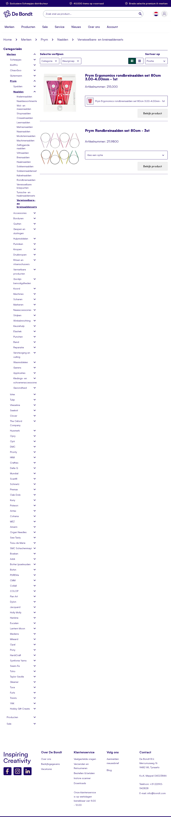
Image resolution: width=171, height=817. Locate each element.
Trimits (13, 698)
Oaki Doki (15, 494)
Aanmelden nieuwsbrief (113, 761)
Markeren (18, 304)
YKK (12, 703)
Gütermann (16, 75)
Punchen (18, 336)
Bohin (13, 569)
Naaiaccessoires (22, 309)
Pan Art (14, 596)
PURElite (14, 575)
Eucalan (14, 623)
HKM (12, 457)
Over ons (94, 27)
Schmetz (14, 484)
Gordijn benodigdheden (22, 281)
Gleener (14, 681)
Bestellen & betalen (84, 773)
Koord (16, 288)
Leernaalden (23, 122)
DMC (12, 446)
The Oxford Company (16, 423)
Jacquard (15, 607)
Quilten (17, 223)
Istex (12, 394)
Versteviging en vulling (21, 354)
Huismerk (15, 430)
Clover (13, 415)
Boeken (14, 553)
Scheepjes (15, 59)
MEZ (12, 521)
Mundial (14, 473)
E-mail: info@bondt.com (152, 793)
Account (112, 27)
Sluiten (163, 155)
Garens (17, 367)
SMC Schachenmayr (21, 548)
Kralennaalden (24, 96)
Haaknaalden (24, 161)
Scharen (17, 299)
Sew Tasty (15, 537)
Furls (12, 692)
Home (7, 39)
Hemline (14, 617)
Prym (44, 39)
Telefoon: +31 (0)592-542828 (151, 786)
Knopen (17, 249)
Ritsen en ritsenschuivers (21, 262)
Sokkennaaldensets (27, 170)
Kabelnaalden (24, 175)
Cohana (14, 516)
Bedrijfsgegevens (50, 764)
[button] (156, 14)
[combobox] (93, 14)
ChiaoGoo (15, 70)
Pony (12, 649)
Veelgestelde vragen (85, 759)
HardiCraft (15, 655)
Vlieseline (15, 405)
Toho (12, 671)
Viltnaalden (23, 152)
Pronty (13, 452)
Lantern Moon (17, 628)
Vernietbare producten (19, 271)
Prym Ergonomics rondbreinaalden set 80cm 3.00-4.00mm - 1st (123, 77)
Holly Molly (15, 612)
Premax (14, 489)
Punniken (18, 243)
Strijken (17, 315)
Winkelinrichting (22, 320)
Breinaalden (23, 157)
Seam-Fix (15, 665)
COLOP (14, 591)
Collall (13, 585)
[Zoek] (140, 14)
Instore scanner (82, 778)
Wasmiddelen (20, 362)
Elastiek (17, 331)
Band (16, 342)
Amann (13, 526)
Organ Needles (18, 532)
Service (59, 27)
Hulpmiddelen (20, 238)
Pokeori (14, 505)
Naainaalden (23, 131)
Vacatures (46, 769)
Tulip (12, 399)
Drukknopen (20, 254)
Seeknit (14, 410)
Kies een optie (95, 155)
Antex (13, 510)
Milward (14, 639)
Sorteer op (152, 54)
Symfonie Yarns (18, 660)
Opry (13, 435)
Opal (12, 644)
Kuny (12, 500)
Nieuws (76, 27)
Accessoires (20, 213)
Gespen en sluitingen (19, 231)
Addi (12, 558)
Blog (109, 770)
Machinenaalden (25, 140)
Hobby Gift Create (20, 708)
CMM (13, 580)
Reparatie (18, 347)
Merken (9, 27)
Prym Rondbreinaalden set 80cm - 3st (117, 131)
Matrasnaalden (25, 126)
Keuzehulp (19, 326)
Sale (45, 27)
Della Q (14, 468)
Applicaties (19, 372)
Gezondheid (20, 387)
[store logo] (19, 14)
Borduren (18, 218)
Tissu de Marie (17, 542)
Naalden (62, 39)
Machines (18, 293)
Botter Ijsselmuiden (20, 564)
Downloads (80, 783)
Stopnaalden (24, 113)
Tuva (12, 687)
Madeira (14, 633)
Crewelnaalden (25, 117)
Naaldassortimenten (27, 101)
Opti (12, 441)
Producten (28, 27)
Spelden (17, 86)
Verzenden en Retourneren (81, 766)
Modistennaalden (26, 136)
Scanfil (13, 478)
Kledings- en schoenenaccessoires (23, 380)
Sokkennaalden (25, 166)
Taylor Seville (17, 676)
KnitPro (14, 65)
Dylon (13, 601)
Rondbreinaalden (26, 179)
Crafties (14, 462)
